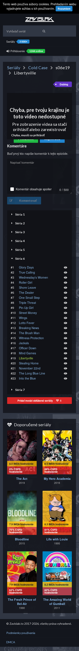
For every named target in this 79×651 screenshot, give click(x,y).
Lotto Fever (26, 323)
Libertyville (26, 358)
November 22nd (29, 368)
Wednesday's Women (33, 277)
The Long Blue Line (32, 373)
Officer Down (27, 348)
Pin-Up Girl (26, 308)
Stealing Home (29, 363)
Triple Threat (27, 302)
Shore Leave (27, 287)
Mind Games (27, 353)
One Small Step (29, 297)
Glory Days (26, 267)
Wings (23, 318)
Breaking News (29, 328)
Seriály (16, 41)
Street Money (28, 313)
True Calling (27, 272)
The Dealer (26, 292)
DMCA (10, 642)
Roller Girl (25, 282)
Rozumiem (64, 9)
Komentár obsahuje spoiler (34, 189)
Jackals (24, 343)
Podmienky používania (20, 633)
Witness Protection (31, 338)
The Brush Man (29, 333)
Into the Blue (27, 378)
